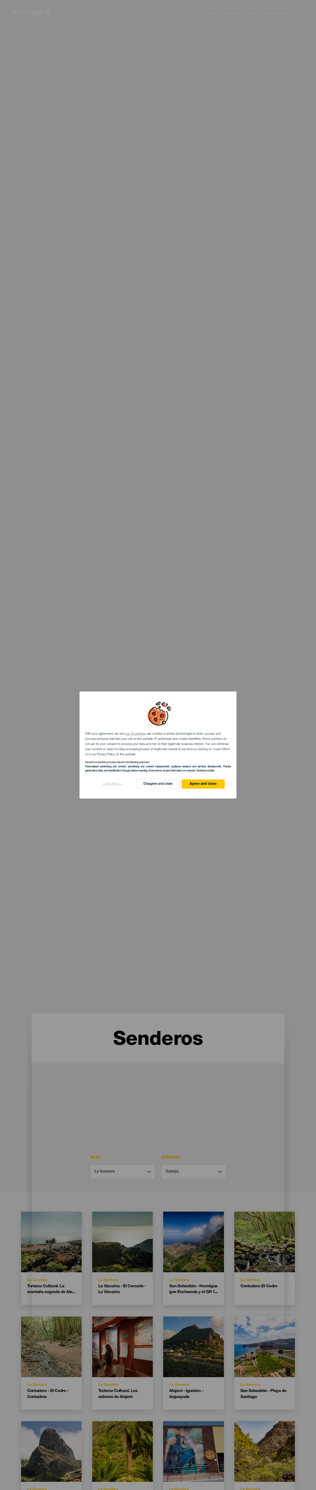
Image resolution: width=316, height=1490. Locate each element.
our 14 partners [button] (135, 734)
